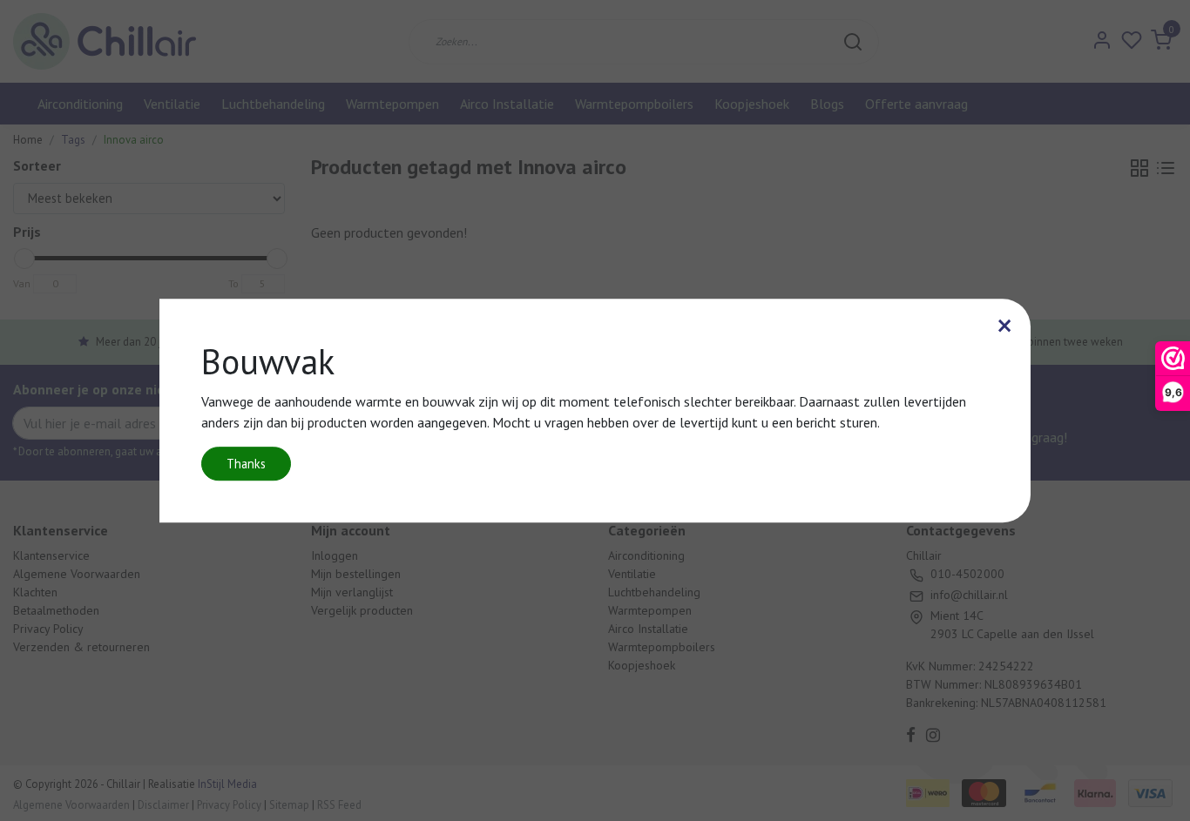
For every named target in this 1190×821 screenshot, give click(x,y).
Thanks (246, 463)
